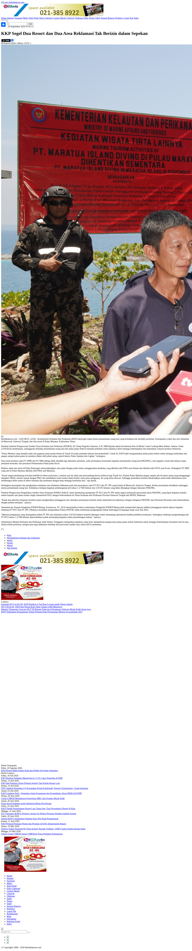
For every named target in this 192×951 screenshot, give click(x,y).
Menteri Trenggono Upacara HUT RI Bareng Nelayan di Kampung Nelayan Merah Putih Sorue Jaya (46, 609)
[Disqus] (96, 651)
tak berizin (12, 548)
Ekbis (86, 18)
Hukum (10, 18)
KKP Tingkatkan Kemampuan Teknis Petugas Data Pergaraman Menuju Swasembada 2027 (42, 612)
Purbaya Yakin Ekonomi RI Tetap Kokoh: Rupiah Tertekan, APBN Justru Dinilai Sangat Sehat (43, 829)
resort (10, 543)
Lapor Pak (128, 18)
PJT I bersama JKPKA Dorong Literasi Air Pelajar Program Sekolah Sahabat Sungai (38, 813)
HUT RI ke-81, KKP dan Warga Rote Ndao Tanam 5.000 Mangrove (31, 607)
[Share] (3, 24)
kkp (9, 535)
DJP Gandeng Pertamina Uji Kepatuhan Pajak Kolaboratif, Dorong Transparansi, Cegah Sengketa (44, 788)
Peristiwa (119, 18)
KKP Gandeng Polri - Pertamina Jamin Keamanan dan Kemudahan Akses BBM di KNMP (41, 793)
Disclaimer (11, 919)
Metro (25, 18)
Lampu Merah (59, 18)
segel (10, 540)
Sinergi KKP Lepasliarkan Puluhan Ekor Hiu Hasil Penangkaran (29, 818)
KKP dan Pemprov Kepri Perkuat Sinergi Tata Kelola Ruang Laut (30, 783)
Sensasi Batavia (108, 18)
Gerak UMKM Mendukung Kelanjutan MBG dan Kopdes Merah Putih (33, 798)
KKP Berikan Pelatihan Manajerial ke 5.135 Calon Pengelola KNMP (32, 778)
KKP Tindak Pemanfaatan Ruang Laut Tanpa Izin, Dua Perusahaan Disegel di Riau (38, 808)
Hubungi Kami (13, 921)
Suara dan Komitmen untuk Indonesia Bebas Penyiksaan (26, 803)
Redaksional (12, 914)
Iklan (9, 916)
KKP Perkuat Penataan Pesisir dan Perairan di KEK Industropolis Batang (33, 824)
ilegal (10, 545)
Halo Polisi (34, 18)
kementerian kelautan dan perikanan (24, 538)
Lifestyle (70, 18)
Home (4, 18)
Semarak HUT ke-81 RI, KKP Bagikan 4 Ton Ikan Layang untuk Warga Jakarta (37, 604)
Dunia (92, 18)
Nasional (18, 18)
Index (136, 18)
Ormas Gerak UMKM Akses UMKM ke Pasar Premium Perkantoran (32, 834)
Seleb (97, 18)
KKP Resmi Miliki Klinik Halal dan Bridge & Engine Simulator (29, 770)
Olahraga (79, 18)
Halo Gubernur (46, 18)
